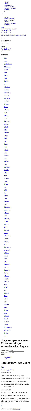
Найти (2, 354)
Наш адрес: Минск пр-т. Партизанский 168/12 (14, 35)
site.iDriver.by (16, 409)
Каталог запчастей (9, 18)
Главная (6, 2)
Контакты (7, 9)
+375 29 (6, 30)
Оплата (6, 3)
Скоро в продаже (9, 6)
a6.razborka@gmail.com (7, 369)
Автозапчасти (8, 5)
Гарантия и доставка (10, 8)
